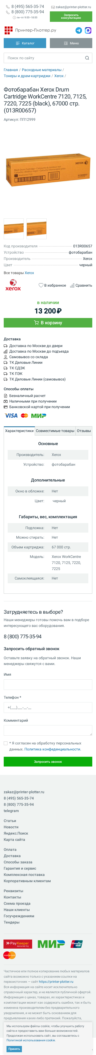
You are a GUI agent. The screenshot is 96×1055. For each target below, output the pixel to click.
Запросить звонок (48, 761)
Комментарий (16, 720)
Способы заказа (18, 862)
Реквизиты (13, 891)
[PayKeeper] (18, 944)
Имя (7, 674)
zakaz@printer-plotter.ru (73, 7)
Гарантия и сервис (20, 868)
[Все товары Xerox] (19, 285)
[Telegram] (78, 30)
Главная (11, 70)
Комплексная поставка (24, 874)
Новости (11, 827)
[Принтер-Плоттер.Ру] (30, 30)
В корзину (51, 322)
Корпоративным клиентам (27, 881)
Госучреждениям (19, 916)
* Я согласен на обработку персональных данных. (45, 746)
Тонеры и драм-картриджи (27, 76)
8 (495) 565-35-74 (27, 6)
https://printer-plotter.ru (56, 981)
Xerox (59, 76)
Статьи (10, 821)
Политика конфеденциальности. (52, 749)
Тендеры (12, 922)
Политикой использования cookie (31, 1040)
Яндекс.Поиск (16, 833)
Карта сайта (14, 839)
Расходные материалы (42, 70)
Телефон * (12, 697)
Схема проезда (17, 903)
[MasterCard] (9, 955)
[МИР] (51, 944)
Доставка (12, 856)
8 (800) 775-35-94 (27, 12)
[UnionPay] (76, 944)
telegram (11, 811)
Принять (14, 1049)
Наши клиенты (17, 910)
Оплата (10, 849)
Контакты (12, 897)
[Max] (88, 30)
